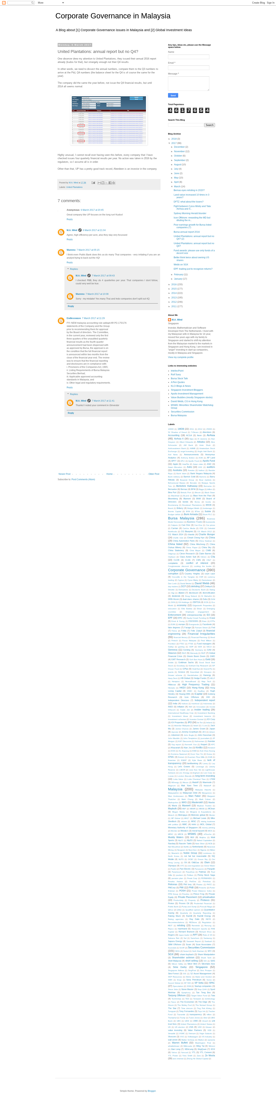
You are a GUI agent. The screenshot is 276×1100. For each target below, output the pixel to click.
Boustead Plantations (191, 505)
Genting (186, 650)
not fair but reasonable (195, 856)
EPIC (180, 618)
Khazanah (175, 747)
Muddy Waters (175, 837)
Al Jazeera (202, 439)
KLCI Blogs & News (181, 386)
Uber (205, 1018)
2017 (174, 143)
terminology (210, 999)
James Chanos (182, 729)
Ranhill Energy (204, 916)
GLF (203, 653)
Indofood (195, 704)
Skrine (188, 977)
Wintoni (212, 1046)
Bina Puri (172, 492)
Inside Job (185, 710)
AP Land (211, 458)
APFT (173, 461)
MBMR (192, 809)
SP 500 (187, 983)
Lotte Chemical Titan (196, 779)
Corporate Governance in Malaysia (112, 16)
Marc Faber (195, 796)
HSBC (189, 691)
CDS (201, 528)
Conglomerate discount (178, 566)
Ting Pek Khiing (204, 1008)
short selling (191, 960)
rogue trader (184, 935)
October (178, 155)
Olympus (172, 866)
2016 (174, 284)
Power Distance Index (202, 891)
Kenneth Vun (191, 744)
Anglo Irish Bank (205, 451)
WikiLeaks (187, 1046)
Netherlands (197, 847)
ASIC (209, 464)
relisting (181, 925)
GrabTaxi (196, 669)
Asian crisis (198, 464)
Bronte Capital (174, 511)
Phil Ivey (187, 884)
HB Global (185, 678)
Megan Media (178, 812)
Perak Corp (192, 878)
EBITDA (196, 602)
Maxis (174, 805)
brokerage (207, 508)
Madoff (195, 782)
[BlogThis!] (103, 183)
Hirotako (171, 688)
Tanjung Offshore (177, 995)
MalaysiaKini (173, 793)
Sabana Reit (173, 938)
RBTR (208, 919)
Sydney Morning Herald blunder (190, 213)
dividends (176, 596)
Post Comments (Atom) (83, 479)
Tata (213, 995)
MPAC (170, 834)
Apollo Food (193, 461)
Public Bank (173, 907)
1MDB (181, 429)
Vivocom (172, 1036)
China (212, 537)
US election (180, 1027)
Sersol (186, 951)
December (179, 147)
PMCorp (172, 887)
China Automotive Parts (184, 541)
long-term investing (205, 776)
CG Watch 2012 (204, 531)
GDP (191, 647)
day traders (173, 586)
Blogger (152, 1091)
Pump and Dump (189, 907)
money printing (208, 828)
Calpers (174, 525)
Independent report (205, 700)
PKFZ (209, 884)
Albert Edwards (186, 442)
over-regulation (194, 866)
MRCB (180, 834)
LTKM (212, 779)
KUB (210, 757)
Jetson (212, 732)
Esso (204, 621)
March (177, 186)
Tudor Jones (194, 1018)
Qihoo (170, 910)
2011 (174, 306)
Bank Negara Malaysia (201, 473)
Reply (70, 219)
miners (184, 821)
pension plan (177, 878)
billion (209, 489)
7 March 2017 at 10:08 (97, 294)
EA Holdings (184, 602)
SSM (189, 986)
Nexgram (181, 850)
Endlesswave (74, 318)
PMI (181, 887)
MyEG (190, 840)
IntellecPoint (177, 370)
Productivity (178, 900)
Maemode (207, 782)
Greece (181, 672)
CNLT (209, 560)
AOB (201, 458)
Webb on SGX (181, 264)
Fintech (174, 641)
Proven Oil (184, 903)
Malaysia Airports (203, 790)
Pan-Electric (185, 869)
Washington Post (203, 1043)
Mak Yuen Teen (189, 785)
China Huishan (205, 541)
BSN (188, 511)
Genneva (172, 650)
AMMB (192, 448)
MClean (211, 808)
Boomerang (173, 505)
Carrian (174, 528)
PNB (191, 887)
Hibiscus (172, 684)
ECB (206, 602)
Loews (171, 776)
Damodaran (207, 580)
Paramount (176, 872)
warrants (211, 1040)
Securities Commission (182, 411)
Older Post (154, 474)
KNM (194, 751)
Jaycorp (174, 732)
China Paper (191, 547)
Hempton (176, 681)
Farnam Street (201, 628)
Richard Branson (187, 932)
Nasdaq (171, 843)
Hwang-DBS (184, 694)
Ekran (199, 609)
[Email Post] (93, 182)
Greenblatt (194, 672)
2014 (174, 293)
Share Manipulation (206, 954)
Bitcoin (198, 492)
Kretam (181, 757)
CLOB (176, 560)
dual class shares (191, 599)
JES (204, 732)
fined (213, 637)
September (180, 160)
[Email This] (99, 183)
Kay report (176, 744)
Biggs (201, 489)
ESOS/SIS (193, 621)
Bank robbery (174, 477)
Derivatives (183, 590)
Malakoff (207, 786)
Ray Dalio (194, 919)
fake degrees (174, 627)
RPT (195, 935)
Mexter (212, 815)
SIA (205, 961)
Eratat (212, 618)
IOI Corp (211, 719)
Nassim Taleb (185, 843)
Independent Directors (178, 700)
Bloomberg (173, 498)
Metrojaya (182, 815)
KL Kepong (184, 751)
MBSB (201, 809)
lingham (196, 773)
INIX (190, 707)
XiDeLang (189, 1049)
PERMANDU (206, 878)
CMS (198, 560)
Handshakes (192, 675)
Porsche (202, 888)
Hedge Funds (200, 678)
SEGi (177, 951)
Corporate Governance (186, 570)
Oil (185, 862)
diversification (209, 593)
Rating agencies (175, 919)
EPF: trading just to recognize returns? (193, 269)
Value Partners (195, 1030)
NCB (210, 844)
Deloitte (171, 590)
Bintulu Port (186, 492)
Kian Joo (188, 747)
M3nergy (175, 782)
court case (210, 574)
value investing (175, 1030)
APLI (182, 461)
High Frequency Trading (195, 684)
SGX (170, 954)
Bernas (184, 489)
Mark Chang (187, 799)
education (172, 609)
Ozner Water (209, 866)
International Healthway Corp (181, 713)
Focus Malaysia (189, 641)
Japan (212, 729)
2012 (174, 302)
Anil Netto (173, 455)
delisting (195, 586)
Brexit (170, 508)
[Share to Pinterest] (113, 183)
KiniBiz (199, 747)
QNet (179, 910)
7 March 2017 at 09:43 (103, 275)
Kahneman (199, 741)
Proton (171, 903)
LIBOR (182, 770)
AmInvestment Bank (177, 448)
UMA (195, 1021)
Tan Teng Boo (203, 992)
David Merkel (185, 583)
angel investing (187, 451)
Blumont (187, 498)
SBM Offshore (174, 944)
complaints (173, 563)
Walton (201, 1040)
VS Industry (207, 1037)
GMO (212, 656)
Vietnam (192, 1033)
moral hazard (198, 831)
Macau (186, 782)
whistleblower (173, 1046)
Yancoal (184, 1052)
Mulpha (202, 837)
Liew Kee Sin (195, 770)
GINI (209, 650)
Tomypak (172, 1011)
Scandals (172, 948)
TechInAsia (176, 999)
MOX (210, 831)
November (179, 151)
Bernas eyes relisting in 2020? (189, 190)
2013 (174, 297)
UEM (187, 1021)
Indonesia (207, 704)
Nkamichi (175, 853)
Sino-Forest (173, 973)
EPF (170, 618)
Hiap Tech (206, 681)
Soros (209, 980)
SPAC (212, 983)
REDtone (193, 922)
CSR (201, 577)
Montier (174, 831)
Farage (187, 627)
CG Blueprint (187, 531)
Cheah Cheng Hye (196, 537)
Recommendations (176, 922)
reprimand (182, 929)
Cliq (213, 556)
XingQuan (202, 1049)
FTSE (190, 644)
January (178, 279)
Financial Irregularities (201, 633)
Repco (171, 929)
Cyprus (181, 580)
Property (192, 900)
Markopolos (173, 802)
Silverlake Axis (208, 964)
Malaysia (175, 789)
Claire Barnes (205, 553)
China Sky (206, 547)
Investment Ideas (180, 716)
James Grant (199, 729)
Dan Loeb (172, 583)
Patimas (202, 872)
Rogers (171, 935)
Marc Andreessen (176, 796)
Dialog (212, 590)
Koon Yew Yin (197, 754)
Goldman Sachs (186, 662)
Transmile (181, 1014)
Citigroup (172, 554)
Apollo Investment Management (187, 393)
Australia (177, 470)
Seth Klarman (198, 951)
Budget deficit (174, 514)
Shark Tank (206, 958)
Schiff (181, 948)
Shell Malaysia (174, 961)
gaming (181, 647)
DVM (213, 599)
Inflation (180, 707)
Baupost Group (187, 480)
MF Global (175, 818)
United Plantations (74, 187)
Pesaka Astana (175, 881)
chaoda (191, 534)
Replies (74, 269)
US (169, 1027)
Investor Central (197, 719)
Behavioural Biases (176, 483)
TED (187, 999)
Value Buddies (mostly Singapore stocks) (192, 397)
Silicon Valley (177, 964)
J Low (204, 726)
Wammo (71, 250)
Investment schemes (177, 719)
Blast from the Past (202, 495)
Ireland (209, 723)
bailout (201, 470)
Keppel (204, 744)
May (176, 177)
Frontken (172, 644)
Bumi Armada (191, 514)
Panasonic (199, 869)
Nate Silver (200, 844)
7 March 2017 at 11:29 (93, 318)
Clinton (204, 557)
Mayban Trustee (204, 806)
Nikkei (212, 850)
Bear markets (205, 480)
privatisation (209, 897)
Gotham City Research (199, 666)
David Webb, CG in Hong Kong (187, 401)
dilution (181, 593)
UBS (179, 1021)
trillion (209, 1014)
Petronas (172, 884)
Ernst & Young (178, 621)
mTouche (208, 834)
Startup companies (203, 986)
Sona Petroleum (193, 980)
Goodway (181, 666)
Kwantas (172, 760)
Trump (182, 1018)
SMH (170, 980)
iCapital (198, 694)
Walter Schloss (187, 1040)
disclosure (193, 593)
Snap (179, 980)
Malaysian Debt (190, 793)
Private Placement (187, 897)
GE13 (209, 647)
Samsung (208, 938)
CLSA (187, 560)
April (176, 182)
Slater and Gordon (203, 977)
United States (206, 1024)
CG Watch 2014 (175, 534)
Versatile (171, 1033)
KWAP (184, 760)
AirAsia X (179, 438)
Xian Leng (175, 1049)
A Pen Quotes (178, 382)
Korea (209, 754)
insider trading (202, 709)
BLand (186, 496)
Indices (185, 704)
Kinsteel (211, 748)
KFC (213, 744)
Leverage (200, 767)
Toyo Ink (201, 1011)
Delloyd (208, 586)
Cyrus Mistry (193, 580)
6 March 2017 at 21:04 (94, 230)
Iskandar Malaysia (182, 726)
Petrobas (207, 881)
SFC (210, 951)
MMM (194, 824)
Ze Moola (210, 1055)
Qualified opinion (193, 910)
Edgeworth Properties (202, 605)
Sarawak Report (193, 941)
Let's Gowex (184, 766)
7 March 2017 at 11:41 (103, 401)
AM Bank (188, 445)
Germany (199, 650)
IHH (208, 697)
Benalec (193, 483)
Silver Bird (192, 964)
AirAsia (211, 435)
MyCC (180, 840)
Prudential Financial (203, 903)
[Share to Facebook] (110, 183)
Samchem (195, 938)
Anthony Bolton (188, 458)
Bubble (208, 511)
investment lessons (202, 716)
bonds (185, 502)
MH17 (186, 818)
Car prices (210, 525)
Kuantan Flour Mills (196, 757)
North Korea (173, 856)
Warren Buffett (180, 1042)
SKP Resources (175, 977)
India (175, 703)
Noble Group (190, 853)
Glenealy (194, 653)
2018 (174, 139)
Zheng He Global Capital (197, 1059)
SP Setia (199, 983)
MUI (192, 837)
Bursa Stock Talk (179, 378)
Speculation (178, 986)
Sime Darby (180, 967)
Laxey (205, 763)
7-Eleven (195, 432)
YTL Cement (205, 1052)
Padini (173, 869)
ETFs (212, 621)
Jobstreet (175, 735)
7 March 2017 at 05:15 (88, 250)
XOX (213, 1049)
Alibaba (201, 442)
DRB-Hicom (173, 599)
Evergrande (194, 624)
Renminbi (196, 926)
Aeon (199, 435)
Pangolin (211, 869)
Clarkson (172, 557)
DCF (183, 586)
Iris (169, 726)
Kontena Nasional (179, 754)
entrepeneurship (194, 615)
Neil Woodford (174, 847)
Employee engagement (197, 612)
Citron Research (187, 553)
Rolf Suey (176, 374)
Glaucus (172, 653)
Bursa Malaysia (179, 415)
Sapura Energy (175, 941)
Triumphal (172, 1018)
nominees (207, 853)
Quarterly (184, 913)
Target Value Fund (199, 996)
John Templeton (190, 738)
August (178, 164)
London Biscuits (184, 776)
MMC (184, 824)
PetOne (192, 881)
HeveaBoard (190, 681)
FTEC (181, 644)
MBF (184, 809)
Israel (195, 726)
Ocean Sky (203, 859)
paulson (179, 875)
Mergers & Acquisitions (200, 812)
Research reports (199, 929)
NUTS (181, 859)
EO (208, 615)
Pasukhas (190, 872)
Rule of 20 (207, 935)
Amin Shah (204, 445)
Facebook (207, 624)
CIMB (208, 550)
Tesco (173, 1002)
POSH (182, 890)
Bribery (180, 508)
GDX (200, 647)
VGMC (182, 1033)
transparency (196, 1014)
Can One (186, 525)
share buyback (187, 954)
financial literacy (180, 637)
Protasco (205, 900)
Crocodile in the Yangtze (183, 577)
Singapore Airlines (176, 970)
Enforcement (174, 615)
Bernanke (172, 489)
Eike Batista (186, 609)
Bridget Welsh (193, 508)
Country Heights (192, 574)
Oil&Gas (195, 862)
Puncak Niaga (206, 907)
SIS (184, 974)
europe (182, 624)
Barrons (202, 477)
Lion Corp (208, 773)
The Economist (187, 1002)
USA (191, 1027)
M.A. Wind (72, 230)
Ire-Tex (200, 723)
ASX (200, 467)
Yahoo (174, 1052)
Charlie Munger (207, 534)
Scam (188, 944)
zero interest (178, 1059)
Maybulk (172, 808)
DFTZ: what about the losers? (189, 201)
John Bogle (189, 735)
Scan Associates (203, 944)
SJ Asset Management (200, 973)
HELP (212, 678)
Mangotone (207, 793)
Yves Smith (187, 1056)
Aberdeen (207, 432)
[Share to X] (106, 183)
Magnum (172, 786)
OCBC (190, 859)
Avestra (191, 470)
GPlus (185, 669)
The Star (172, 1008)
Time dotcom (187, 1008)
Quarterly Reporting (202, 913)
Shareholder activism (183, 957)
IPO (190, 722)
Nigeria (203, 850)
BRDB (208, 505)
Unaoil (205, 1021)
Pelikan (190, 875)
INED (170, 707)
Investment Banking (206, 713)
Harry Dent (172, 678)
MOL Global (205, 824)
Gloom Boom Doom (196, 656)
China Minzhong (197, 544)
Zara (199, 1056)
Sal (185, 938)
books (208, 502)
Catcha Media (189, 528)
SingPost (192, 970)
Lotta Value (178, 779)
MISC (193, 821)
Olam (207, 862)
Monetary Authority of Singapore (183, 827)
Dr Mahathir (206, 596)
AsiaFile (185, 464)
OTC (182, 866)
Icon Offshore (192, 697)
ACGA (189, 435)
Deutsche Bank (199, 590)
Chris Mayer (195, 550)
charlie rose (178, 538)
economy (181, 605)
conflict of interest (197, 563)
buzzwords (210, 522)
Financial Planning (199, 637)
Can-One (198, 525)
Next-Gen (193, 850)
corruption (173, 573)
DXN (173, 602)
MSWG (192, 833)
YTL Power (173, 1056)
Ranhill (189, 916)
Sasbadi (208, 941)
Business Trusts (194, 522)
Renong (207, 926)
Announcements (191, 454)
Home (109, 474)
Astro (189, 467)
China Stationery (176, 550)
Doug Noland (191, 596)
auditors (211, 467)
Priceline (185, 894)
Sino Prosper (206, 970)
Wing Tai (200, 1046)
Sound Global (174, 983)
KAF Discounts (184, 741)
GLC (184, 653)
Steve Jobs (173, 989)
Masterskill (197, 802)
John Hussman (205, 735)
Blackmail (175, 496)
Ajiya (191, 439)
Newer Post (64, 474)
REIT (170, 926)
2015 (174, 288)
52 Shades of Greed (177, 432)
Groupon (208, 672)
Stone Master (187, 989)
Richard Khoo (205, 932)
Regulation (206, 922)
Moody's (184, 831)
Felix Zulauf (196, 631)
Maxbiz (211, 802)
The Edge (202, 1002)
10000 (171, 429)
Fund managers (204, 644)
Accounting (173, 435)
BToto (197, 511)
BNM (198, 498)
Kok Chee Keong (207, 751)
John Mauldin (174, 738)
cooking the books (202, 566)
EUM (173, 624)
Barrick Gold (189, 477)
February (179, 274)
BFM (193, 489)
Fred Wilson (206, 641)
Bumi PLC (207, 514)
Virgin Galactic (205, 1033)
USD (200, 1027)
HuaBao (201, 691)
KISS (173, 751)
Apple (175, 464)
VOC (182, 1037)
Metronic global (198, 815)
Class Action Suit (188, 557)
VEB (209, 1030)
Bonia (197, 502)
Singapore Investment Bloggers (187, 390)
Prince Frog (198, 894)
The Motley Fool (184, 1005)
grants (170, 672)
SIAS (212, 961)
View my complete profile (181, 357)
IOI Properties (177, 722)
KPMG (171, 757)
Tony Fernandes (186, 1011)
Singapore (201, 966)
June (177, 173)
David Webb (202, 583)
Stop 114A (202, 989)
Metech (171, 815)
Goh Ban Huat (195, 659)
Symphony (186, 993)
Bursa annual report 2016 (187, 232)
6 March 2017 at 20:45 (92, 210)
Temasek (197, 999)
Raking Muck (174, 916)
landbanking (192, 763)
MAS (184, 802)
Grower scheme (175, 675)
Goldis (170, 662)
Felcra (174, 631)
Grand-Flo (208, 669)
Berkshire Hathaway (187, 486)
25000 (209, 429)
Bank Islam (181, 474)
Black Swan (210, 492)
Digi (172, 593)
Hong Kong (198, 687)
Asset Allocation (175, 467)
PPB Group (173, 894)
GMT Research (178, 659)
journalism (205, 738)
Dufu (205, 599)
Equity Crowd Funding (196, 618)
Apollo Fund (209, 461)
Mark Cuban (205, 799)
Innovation (201, 707)
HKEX (182, 687)
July (176, 169)
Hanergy (207, 675)
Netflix (186, 847)
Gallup (171, 647)
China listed (175, 543)
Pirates (199, 884)
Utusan (209, 1027)
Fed (213, 627)
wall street (172, 1040)
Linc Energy (184, 773)
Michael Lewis (199, 818)
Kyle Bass (197, 760)
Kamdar (211, 741)
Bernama (208, 486)
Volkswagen (193, 1037)
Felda (183, 631)
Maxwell (186, 805)
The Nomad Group (203, 1005)
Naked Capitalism (204, 840)
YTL (194, 1052)
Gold (207, 659)
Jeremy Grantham (190, 732)
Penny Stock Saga (206, 875)
